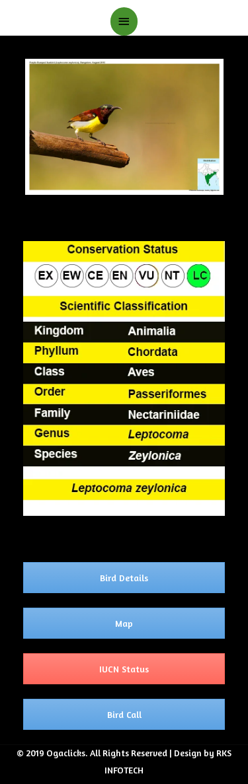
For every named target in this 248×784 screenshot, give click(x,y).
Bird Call (124, 714)
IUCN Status (124, 668)
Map (124, 623)
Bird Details (124, 577)
